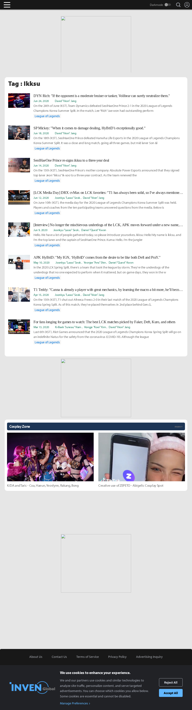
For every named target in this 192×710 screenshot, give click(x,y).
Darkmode (156, 5)
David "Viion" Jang (65, 101)
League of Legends (47, 116)
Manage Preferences (74, 703)
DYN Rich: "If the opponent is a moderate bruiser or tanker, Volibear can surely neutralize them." (101, 96)
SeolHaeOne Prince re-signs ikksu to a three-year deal (71, 160)
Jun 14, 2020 (41, 165)
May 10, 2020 (41, 262)
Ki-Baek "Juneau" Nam (68, 327)
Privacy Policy (117, 657)
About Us (35, 657)
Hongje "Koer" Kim (95, 327)
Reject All (170, 682)
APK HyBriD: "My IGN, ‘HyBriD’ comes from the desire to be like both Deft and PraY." (96, 257)
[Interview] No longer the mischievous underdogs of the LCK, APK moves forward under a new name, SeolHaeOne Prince (108, 225)
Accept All (171, 693)
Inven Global (25, 4)
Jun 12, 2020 (41, 197)
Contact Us (59, 657)
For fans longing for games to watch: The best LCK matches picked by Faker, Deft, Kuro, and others (104, 322)
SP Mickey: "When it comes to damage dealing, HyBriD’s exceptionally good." (89, 128)
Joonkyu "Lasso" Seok (67, 197)
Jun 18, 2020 (41, 133)
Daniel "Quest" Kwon (93, 230)
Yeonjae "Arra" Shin (95, 262)
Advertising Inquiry (149, 657)
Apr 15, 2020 (41, 295)
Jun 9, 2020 (40, 230)
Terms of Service (87, 657)
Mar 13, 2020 (41, 327)
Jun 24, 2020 (41, 101)
